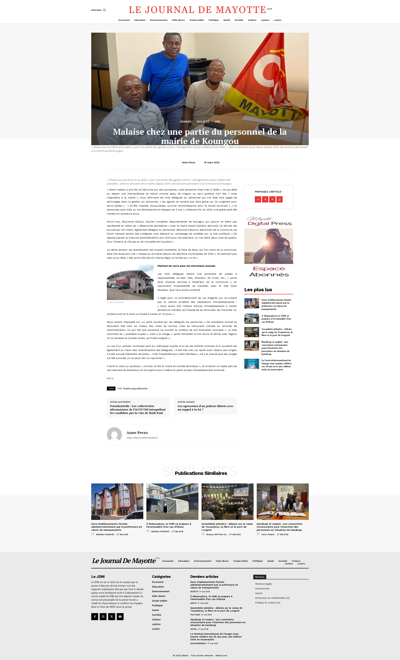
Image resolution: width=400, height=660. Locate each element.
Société (203, 121)
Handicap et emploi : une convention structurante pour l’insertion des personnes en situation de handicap (276, 347)
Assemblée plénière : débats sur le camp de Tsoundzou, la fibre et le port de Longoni (277, 332)
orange (185, 121)
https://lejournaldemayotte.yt (142, 437)
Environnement (198, 643)
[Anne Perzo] (114, 434)
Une (217, 121)
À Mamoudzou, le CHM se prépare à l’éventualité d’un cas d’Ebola (276, 318)
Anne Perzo (188, 162)
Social (193, 629)
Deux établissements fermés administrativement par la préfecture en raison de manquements (276, 304)
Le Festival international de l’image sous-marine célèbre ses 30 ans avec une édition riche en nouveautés (276, 365)
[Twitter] (265, 199)
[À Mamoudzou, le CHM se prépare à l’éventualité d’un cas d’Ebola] (251, 319)
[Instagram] (103, 616)
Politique (195, 615)
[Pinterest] (272, 199)
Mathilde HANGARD (105, 534)
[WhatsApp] (279, 199)
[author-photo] (93, 534)
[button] (99, 10)
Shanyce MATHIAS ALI (216, 534)
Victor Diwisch (268, 534)
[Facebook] (258, 199)
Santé (193, 603)
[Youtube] (120, 616)
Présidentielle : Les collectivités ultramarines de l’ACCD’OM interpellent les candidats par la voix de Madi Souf (138, 409)
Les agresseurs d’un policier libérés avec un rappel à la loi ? (205, 407)
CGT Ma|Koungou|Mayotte (133, 388)
